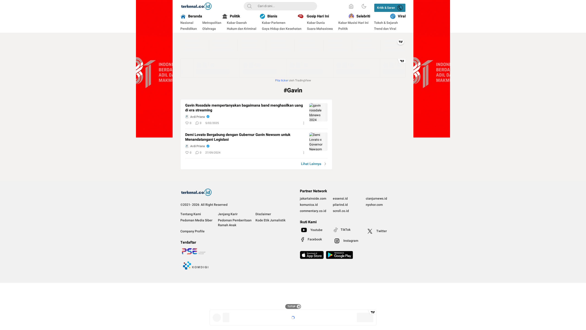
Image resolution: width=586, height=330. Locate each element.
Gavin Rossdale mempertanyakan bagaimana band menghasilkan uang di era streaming (244, 108)
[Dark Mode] (364, 6)
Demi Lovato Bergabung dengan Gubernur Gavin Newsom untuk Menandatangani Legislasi (237, 137)
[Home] (351, 6)
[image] (318, 112)
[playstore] (339, 255)
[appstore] (312, 255)
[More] (304, 123)
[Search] (249, 6)
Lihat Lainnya (311, 163)
